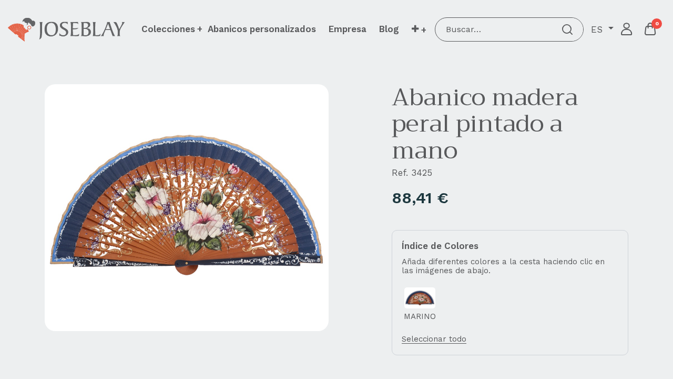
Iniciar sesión (627, 29)
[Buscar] (567, 29)
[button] (418, 29)
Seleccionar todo (434, 339)
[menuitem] (261, 29)
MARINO (419, 316)
